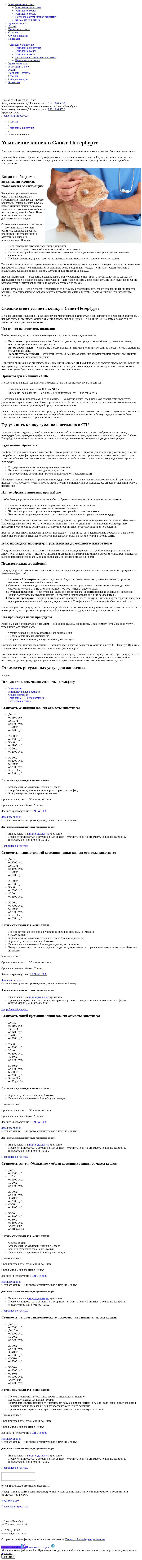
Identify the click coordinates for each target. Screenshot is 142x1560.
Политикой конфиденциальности (85, 1539)
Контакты (14, 38)
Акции (12, 26)
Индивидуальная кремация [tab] (24, 691)
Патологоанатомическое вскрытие (35, 16)
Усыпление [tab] (14, 688)
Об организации (18, 35)
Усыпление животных (21, 4)
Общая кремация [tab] (18, 694)
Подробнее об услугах (14, 845)
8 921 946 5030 (56, 103)
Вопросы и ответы (19, 29)
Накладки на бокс (18, 66)
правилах (6, 1553)
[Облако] (25, 96)
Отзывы (13, 32)
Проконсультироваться (14, 115)
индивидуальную (38, 833)
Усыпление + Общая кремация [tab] (26, 697)
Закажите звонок (11, 816)
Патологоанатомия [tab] (19, 701)
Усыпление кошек (25, 10)
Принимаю (8, 1556)
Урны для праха (17, 23)
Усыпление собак (25, 13)
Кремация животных (27, 19)
